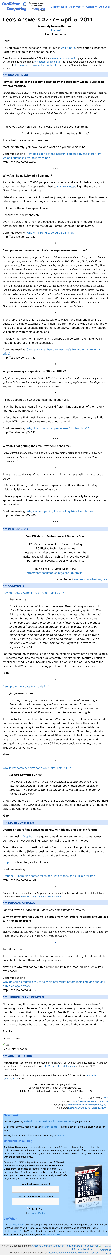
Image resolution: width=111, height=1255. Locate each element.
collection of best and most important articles (48, 1121)
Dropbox (28, 836)
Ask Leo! (104, 6)
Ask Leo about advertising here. (91, 579)
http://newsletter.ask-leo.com (59, 1066)
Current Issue (59, 6)
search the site (49, 1126)
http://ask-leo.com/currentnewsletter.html (36, 65)
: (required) (35, 1196)
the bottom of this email (47, 61)
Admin (90, 6)
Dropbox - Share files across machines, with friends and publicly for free (49, 876)
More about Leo (51, 1234)
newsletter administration (63, 58)
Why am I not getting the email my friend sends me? (60, 511)
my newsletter (66, 186)
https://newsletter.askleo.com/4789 (90, 1101)
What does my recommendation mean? (42, 896)
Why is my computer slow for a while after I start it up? (37, 768)
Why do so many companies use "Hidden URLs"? (58, 428)
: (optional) (36, 1184)
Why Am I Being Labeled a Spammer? (50, 232)
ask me (61, 1135)
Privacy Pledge (37, 1213)
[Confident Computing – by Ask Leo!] (24, 7)
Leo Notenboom (16, 1224)
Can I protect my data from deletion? (26, 686)
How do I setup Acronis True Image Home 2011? (33, 592)
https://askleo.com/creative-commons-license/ (73, 1252)
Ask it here (68, 47)
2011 (106, 1098)
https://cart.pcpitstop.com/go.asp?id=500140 (55, 573)
